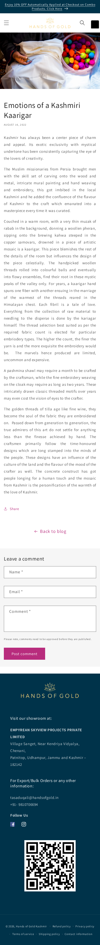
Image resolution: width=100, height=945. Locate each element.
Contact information (78, 934)
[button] (6, 22)
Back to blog (53, 531)
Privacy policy (84, 926)
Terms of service (23, 934)
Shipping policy (49, 934)
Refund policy (62, 926)
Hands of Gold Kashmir (31, 926)
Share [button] (14, 508)
